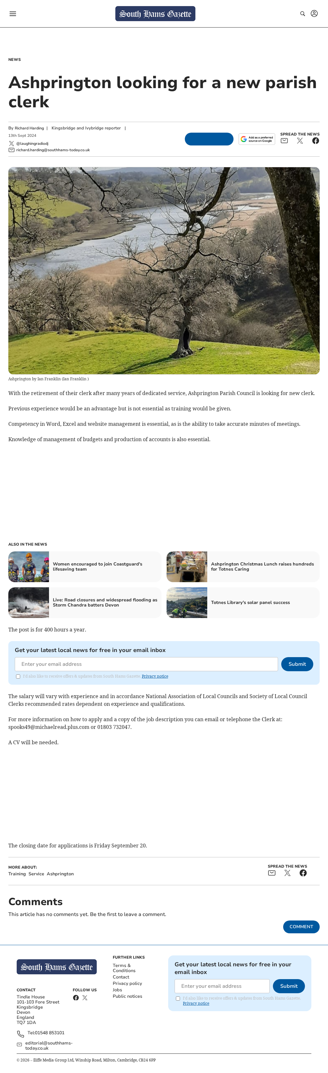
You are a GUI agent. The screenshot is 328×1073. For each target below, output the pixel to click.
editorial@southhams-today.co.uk (49, 1046)
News (14, 59)
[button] (12, 13)
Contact (121, 977)
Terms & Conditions (124, 968)
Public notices (127, 996)
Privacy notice (155, 676)
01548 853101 (49, 1033)
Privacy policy (127, 983)
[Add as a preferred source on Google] (257, 139)
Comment (301, 927)
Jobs (117, 990)
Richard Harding (29, 128)
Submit (297, 664)
